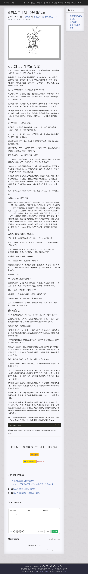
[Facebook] (54, 566)
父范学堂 (26, 16)
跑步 (33, 3)
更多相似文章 (75, 25)
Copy (58, 424)
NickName (13, 510)
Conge (7, 2)
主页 (27, 3)
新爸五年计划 (39, 16)
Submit (55, 531)
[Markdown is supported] (11, 531)
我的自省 (73, 22)
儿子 (55, 16)
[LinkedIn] (57, 566)
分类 (55, 3)
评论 (71, 28)
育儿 (47, 16)
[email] (47, 566)
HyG (64, 571)
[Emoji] (14, 531)
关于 (81, 3)
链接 (74, 3)
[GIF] (17, 531)
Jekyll (35, 571)
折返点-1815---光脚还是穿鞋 (24, 489)
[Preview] (23, 531)
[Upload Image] (20, 531)
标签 (61, 3)
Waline (55, 550)
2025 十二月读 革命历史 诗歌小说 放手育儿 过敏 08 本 (32, 484)
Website (45, 510)
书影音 (48, 3)
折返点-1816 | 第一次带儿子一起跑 (26, 493)
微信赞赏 (40, 461)
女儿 (51, 16)
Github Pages (43, 571)
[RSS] (61, 566)
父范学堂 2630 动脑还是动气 (23, 481)
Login (47, 531)
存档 (40, 3)
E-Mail (28, 510)
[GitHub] (43, 566)
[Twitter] (50, 566)
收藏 (68, 3)
